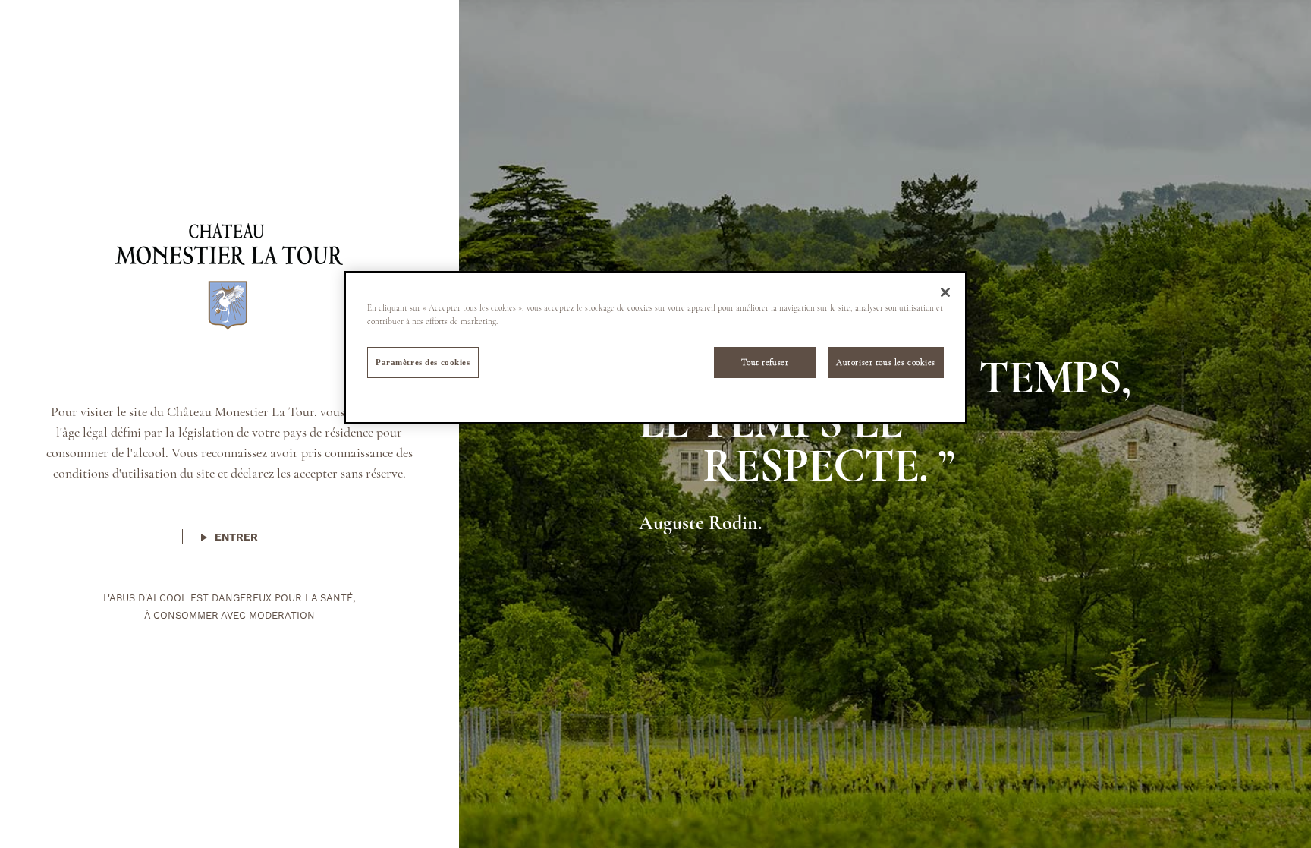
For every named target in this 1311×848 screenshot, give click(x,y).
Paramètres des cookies (423, 362)
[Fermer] (945, 292)
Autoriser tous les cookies (885, 362)
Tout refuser (764, 362)
